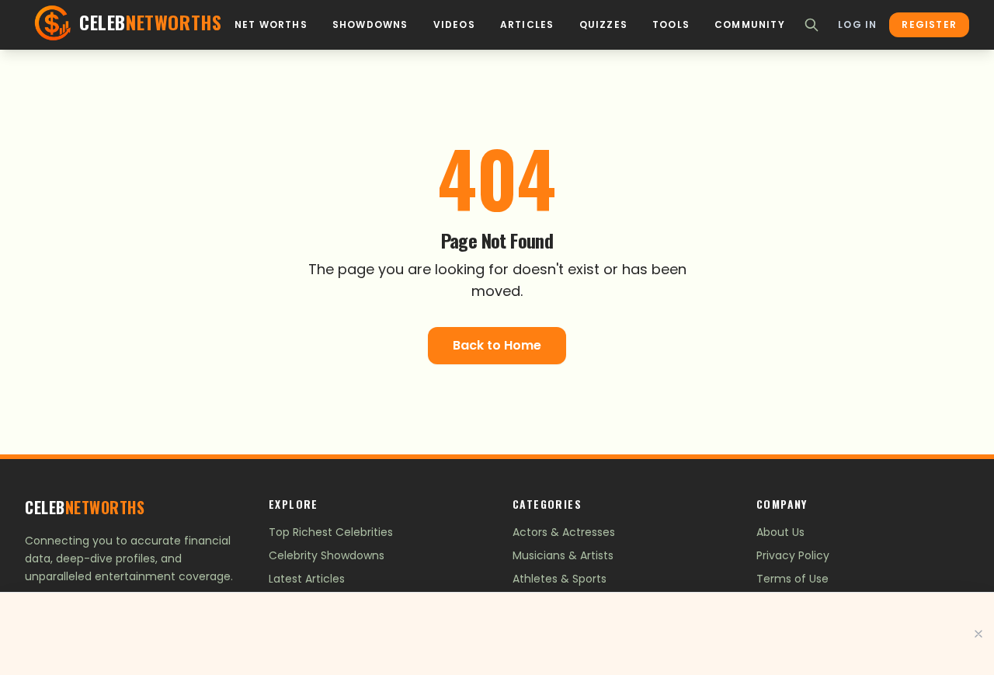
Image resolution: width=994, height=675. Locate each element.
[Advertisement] (497, 634)
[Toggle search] (811, 25)
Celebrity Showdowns (326, 555)
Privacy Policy (792, 555)
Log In (857, 25)
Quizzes (603, 25)
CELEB (84, 507)
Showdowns (370, 25)
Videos (454, 25)
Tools (671, 25)
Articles (527, 25)
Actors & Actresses (564, 532)
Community (749, 25)
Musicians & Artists (563, 555)
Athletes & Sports (559, 578)
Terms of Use (792, 578)
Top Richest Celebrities (331, 532)
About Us (780, 532)
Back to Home (497, 345)
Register (929, 24)
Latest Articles (307, 578)
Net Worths (271, 25)
